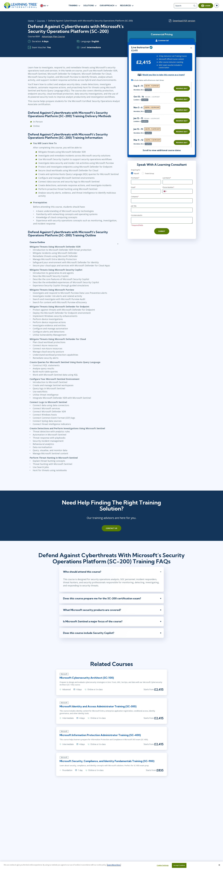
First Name (135, 178)
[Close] (219, 864)
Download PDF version (184, 20)
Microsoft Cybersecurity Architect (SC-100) (87, 677)
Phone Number (168, 187)
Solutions (88, 5)
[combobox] (165, 191)
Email (133, 187)
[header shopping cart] (216, 5)
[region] (162, 114)
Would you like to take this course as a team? (163, 74)
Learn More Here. (114, 865)
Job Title (133, 206)
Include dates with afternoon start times (148, 80)
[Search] (194, 5)
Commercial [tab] (163, 40)
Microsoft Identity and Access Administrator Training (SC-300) (98, 706)
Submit (161, 231)
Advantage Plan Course (53, 36)
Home (31, 20)
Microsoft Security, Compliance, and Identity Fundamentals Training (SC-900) (107, 761)
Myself (136, 173)
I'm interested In (136, 215)
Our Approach (107, 5)
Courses (41, 20)
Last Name (167, 178)
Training (73, 5)
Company (135, 196)
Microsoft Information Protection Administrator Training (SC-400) (100, 735)
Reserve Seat (182, 88)
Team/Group (149, 173)
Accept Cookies (179, 865)
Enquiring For (135, 170)
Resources (125, 5)
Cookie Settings (163, 865)
